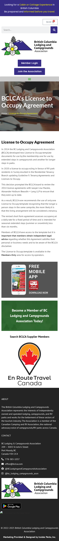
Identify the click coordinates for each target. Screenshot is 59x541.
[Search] (54, 29)
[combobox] (26, 29)
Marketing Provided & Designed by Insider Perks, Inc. (29, 537)
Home (4, 113)
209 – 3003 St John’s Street (14, 446)
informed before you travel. (39, 11)
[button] (29, 79)
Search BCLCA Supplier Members (29, 337)
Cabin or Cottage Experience (35, 4)
